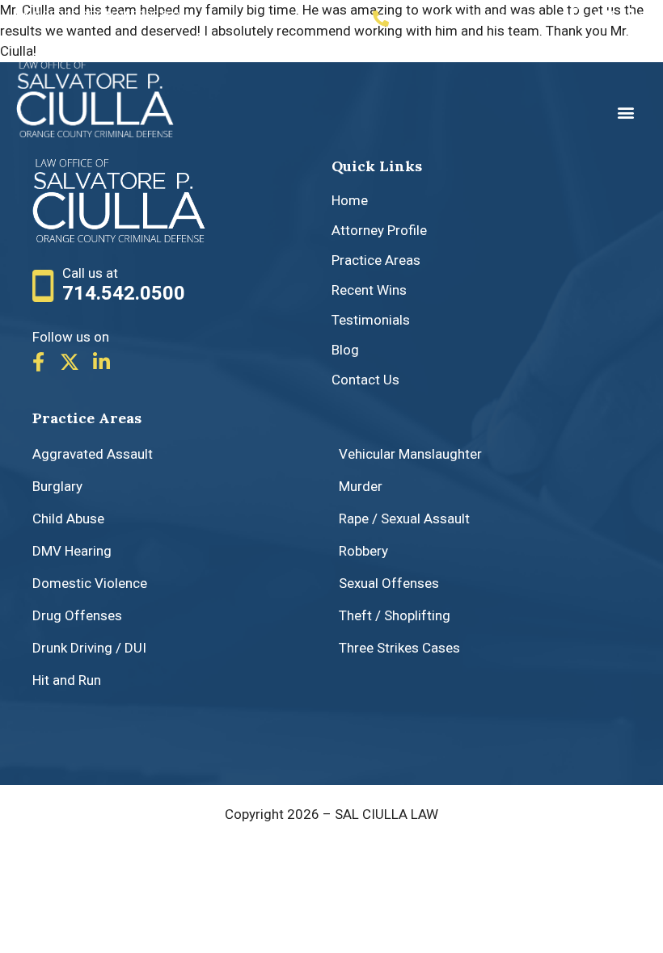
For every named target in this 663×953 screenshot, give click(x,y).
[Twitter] (604, 18)
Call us (467, 18)
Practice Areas (86, 418)
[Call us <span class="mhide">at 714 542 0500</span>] (381, 18)
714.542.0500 (123, 293)
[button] (625, 112)
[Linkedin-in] (637, 18)
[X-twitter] (69, 362)
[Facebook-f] (572, 18)
